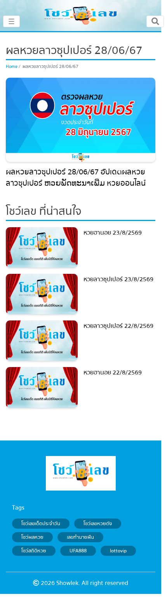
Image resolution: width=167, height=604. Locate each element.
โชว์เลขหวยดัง (98, 523)
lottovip (118, 551)
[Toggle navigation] (155, 21)
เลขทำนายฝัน (80, 537)
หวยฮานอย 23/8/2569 (113, 233)
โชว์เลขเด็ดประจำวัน (40, 523)
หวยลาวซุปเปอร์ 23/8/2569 (118, 279)
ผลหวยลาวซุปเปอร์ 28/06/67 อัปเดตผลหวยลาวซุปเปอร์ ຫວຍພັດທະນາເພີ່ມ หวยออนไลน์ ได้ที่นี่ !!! (76, 183)
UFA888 (78, 551)
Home (11, 66)
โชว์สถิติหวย (33, 551)
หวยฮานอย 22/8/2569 (113, 372)
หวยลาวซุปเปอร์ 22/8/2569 (118, 326)
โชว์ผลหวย (32, 537)
